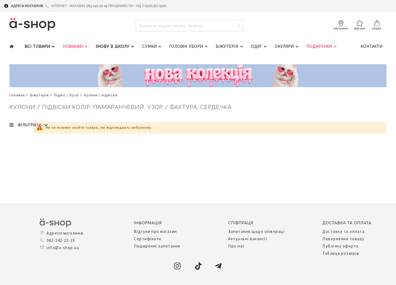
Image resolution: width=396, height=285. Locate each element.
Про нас (236, 246)
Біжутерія (39, 95)
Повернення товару (343, 238)
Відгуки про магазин (155, 231)
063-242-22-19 (61, 240)
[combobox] (190, 25)
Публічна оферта (340, 246)
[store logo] (32, 24)
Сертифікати (147, 238)
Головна (17, 95)
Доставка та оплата (343, 231)
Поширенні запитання (157, 246)
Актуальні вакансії (247, 238)
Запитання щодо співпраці (256, 231)
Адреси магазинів (27, 6)
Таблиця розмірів (340, 253)
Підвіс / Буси (66, 95)
